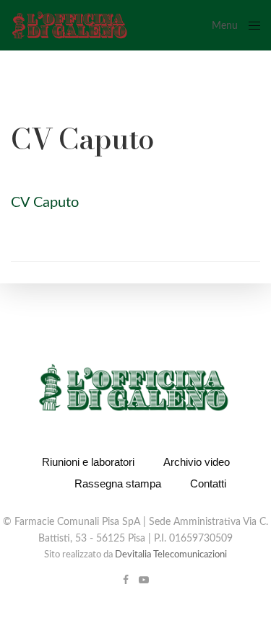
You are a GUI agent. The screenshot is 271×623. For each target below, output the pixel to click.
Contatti (208, 483)
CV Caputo (45, 202)
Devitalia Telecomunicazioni (171, 555)
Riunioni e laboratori (88, 461)
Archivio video (196, 461)
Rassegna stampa (117, 483)
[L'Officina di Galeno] (70, 25)
